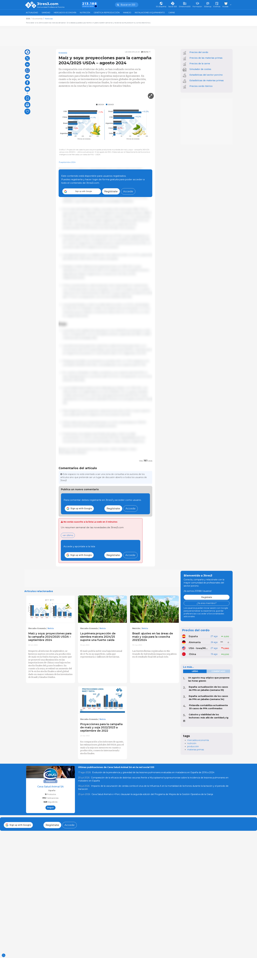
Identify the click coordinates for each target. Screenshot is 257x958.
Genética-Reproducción (107, 12)
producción (193, 746)
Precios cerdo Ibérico (201, 86)
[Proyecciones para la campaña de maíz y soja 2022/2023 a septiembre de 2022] (102, 700)
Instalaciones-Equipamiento (150, 12)
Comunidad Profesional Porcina (50, 7)
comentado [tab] (218, 671)
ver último (68, 535)
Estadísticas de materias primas (206, 80)
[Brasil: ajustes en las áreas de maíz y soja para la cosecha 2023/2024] (154, 609)
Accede (128, 191)
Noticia (51, 628)
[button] (81, 191)
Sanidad (46, 12)
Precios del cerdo (198, 52)
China (192, 654)
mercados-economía (198, 740)
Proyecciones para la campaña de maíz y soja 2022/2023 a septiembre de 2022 (101, 727)
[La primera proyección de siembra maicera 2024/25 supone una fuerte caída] (102, 609)
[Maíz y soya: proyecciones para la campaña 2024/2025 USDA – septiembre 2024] (50, 609)
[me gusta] (27, 111)
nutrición (191, 743)
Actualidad (32, 12)
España (193, 636)
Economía (63, 53)
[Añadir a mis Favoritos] (27, 98)
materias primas (195, 749)
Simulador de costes (200, 69)
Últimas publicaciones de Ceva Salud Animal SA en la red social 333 (116, 767)
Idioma (146, 52)
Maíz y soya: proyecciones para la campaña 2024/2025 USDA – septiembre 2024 (49, 637)
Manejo (127, 12)
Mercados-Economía (65, 12)
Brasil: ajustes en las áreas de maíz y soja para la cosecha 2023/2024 (152, 637)
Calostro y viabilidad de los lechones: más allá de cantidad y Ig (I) (205, 717)
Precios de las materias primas (205, 58)
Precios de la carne (199, 63)
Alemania (195, 642)
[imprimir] (27, 105)
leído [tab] (195, 671)
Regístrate (111, 191)
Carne (171, 12)
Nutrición (85, 12)
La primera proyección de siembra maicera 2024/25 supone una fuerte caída (98, 637)
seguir (50, 807)
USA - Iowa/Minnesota (198, 648)
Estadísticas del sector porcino (206, 74)
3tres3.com (47, 4)
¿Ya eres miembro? (207, 603)
